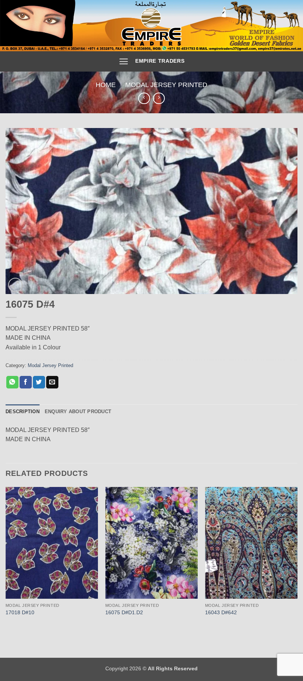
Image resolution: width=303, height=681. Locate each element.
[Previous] (5, 559)
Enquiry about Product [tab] (78, 411)
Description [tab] (23, 411)
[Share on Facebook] (26, 382)
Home (106, 85)
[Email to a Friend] (52, 382)
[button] (124, 61)
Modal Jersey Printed (166, 85)
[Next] (297, 559)
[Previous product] (158, 98)
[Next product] (144, 98)
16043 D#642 (221, 612)
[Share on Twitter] (39, 382)
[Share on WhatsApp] (12, 382)
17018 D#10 (20, 612)
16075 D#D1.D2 (124, 612)
